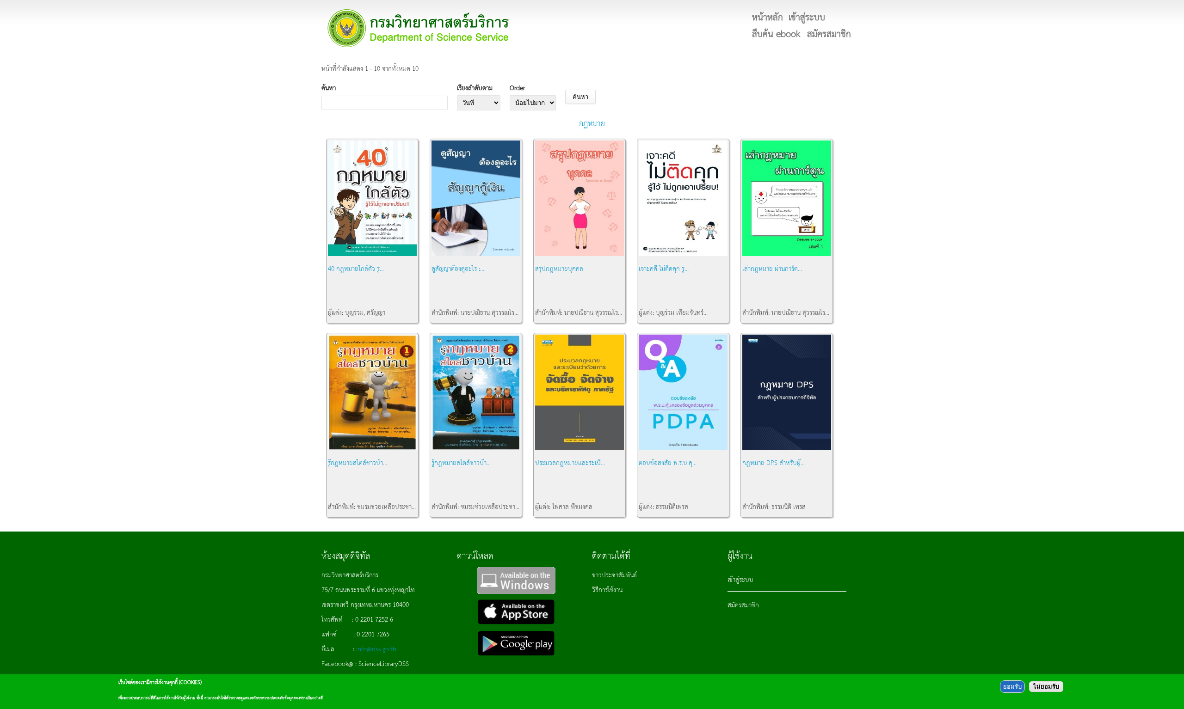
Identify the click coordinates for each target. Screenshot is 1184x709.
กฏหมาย (592, 123)
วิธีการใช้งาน (607, 589)
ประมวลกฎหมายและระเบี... (570, 462)
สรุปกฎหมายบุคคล (559, 268)
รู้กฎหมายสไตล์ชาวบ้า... (357, 462)
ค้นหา (328, 87)
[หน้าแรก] (418, 28)
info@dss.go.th (376, 648)
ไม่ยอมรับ (1046, 686)
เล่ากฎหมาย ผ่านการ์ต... (772, 268)
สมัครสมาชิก (743, 604)
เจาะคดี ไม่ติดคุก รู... (664, 268)
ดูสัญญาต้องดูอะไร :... (458, 268)
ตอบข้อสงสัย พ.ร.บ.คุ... (668, 462)
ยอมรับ (1012, 686)
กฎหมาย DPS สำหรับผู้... (773, 462)
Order (517, 87)
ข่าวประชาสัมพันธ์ (614, 574)
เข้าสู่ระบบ (740, 579)
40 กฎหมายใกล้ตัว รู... (356, 268)
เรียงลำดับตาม (475, 87)
